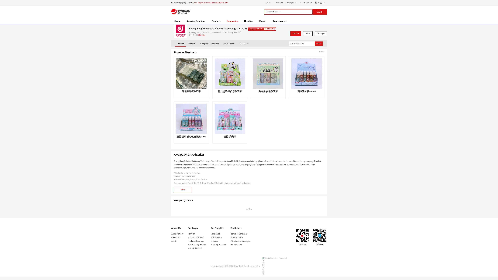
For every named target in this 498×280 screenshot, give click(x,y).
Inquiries (214, 241)
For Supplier (217, 228)
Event (262, 21)
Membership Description (241, 241)
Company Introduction (209, 44)
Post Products (216, 237)
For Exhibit (215, 234)
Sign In (267, 3)
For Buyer (193, 228)
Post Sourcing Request (197, 244)
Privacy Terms (237, 237)
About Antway (177, 234)
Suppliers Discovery (196, 237)
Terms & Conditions (239, 234)
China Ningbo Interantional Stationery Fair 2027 (211, 3)
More (321, 52)
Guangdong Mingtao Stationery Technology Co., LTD (218, 28)
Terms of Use (236, 244)
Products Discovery (196, 241)
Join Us (174, 241)
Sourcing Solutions (195, 21)
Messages (321, 34)
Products (216, 21)
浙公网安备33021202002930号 (276, 258)
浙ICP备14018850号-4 (252, 266)
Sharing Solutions (195, 248)
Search (318, 43)
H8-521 (201, 35)
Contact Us (243, 44)
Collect (307, 34)
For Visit (295, 34)
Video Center (228, 44)
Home (177, 21)
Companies (232, 21)
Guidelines (236, 228)
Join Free (279, 3)
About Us (176, 228)
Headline (248, 21)
